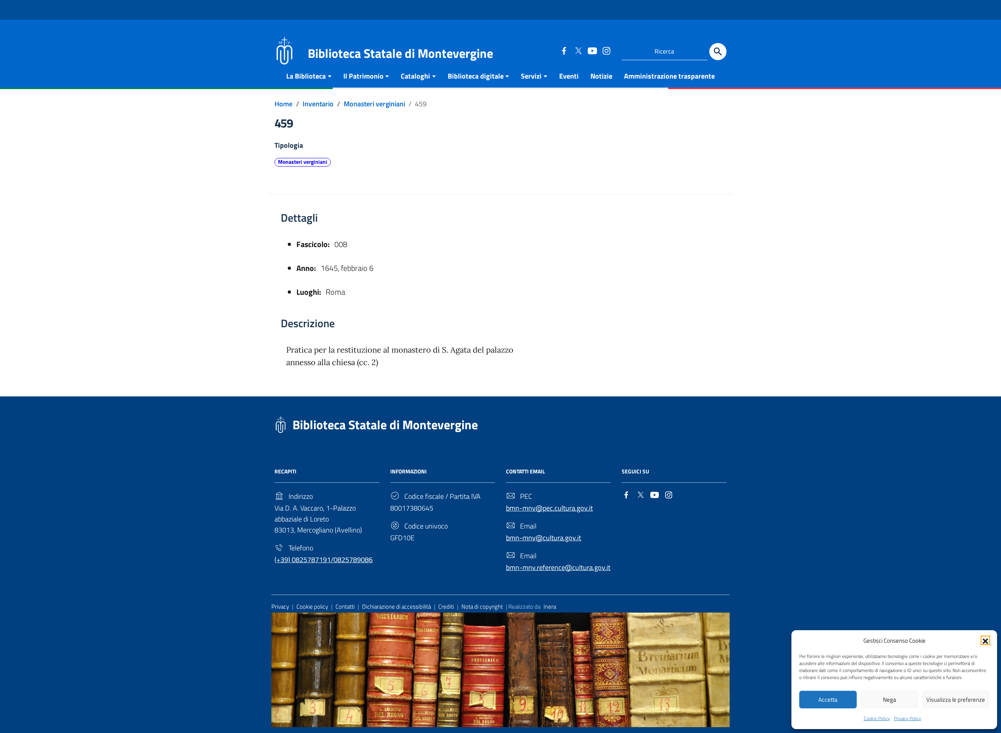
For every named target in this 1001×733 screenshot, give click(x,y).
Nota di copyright (482, 606)
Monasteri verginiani (302, 162)
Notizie (601, 76)
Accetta (828, 699)
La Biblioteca (306, 76)
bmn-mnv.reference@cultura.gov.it (558, 567)
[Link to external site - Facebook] (564, 50)
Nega (889, 699)
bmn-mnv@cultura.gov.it (543, 537)
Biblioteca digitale (476, 76)
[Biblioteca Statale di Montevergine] (284, 50)
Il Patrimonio (363, 76)
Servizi (531, 76)
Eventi (569, 76)
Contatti (345, 606)
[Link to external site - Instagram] (606, 50)
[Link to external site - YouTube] (592, 50)
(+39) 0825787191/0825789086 (323, 559)
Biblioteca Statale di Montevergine (385, 424)
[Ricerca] (718, 51)
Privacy (280, 606)
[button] (985, 640)
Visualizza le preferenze (955, 699)
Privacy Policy (907, 718)
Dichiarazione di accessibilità (396, 606)
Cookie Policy (877, 718)
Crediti (446, 606)
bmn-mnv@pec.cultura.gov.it (549, 508)
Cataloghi (415, 76)
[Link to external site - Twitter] (578, 50)
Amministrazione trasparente (669, 76)
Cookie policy (312, 606)
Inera (550, 606)
